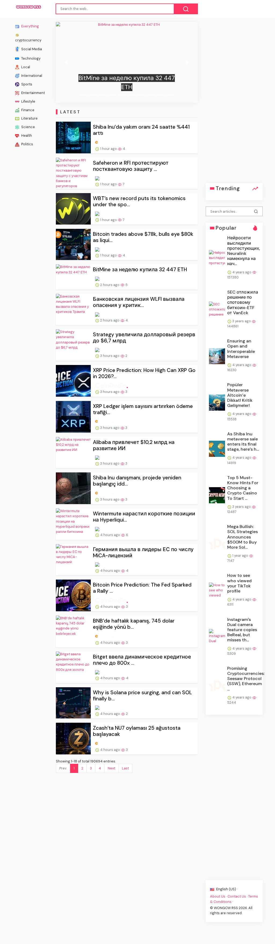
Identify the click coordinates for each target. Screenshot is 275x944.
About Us (217, 896)
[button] (66, 62)
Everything (29, 26)
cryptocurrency (28, 40)
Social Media (31, 48)
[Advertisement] (234, 102)
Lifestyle (27, 101)
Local (25, 66)
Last (125, 768)
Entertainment (32, 92)
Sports (26, 84)
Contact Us (236, 896)
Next (111, 768)
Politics (26, 144)
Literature (29, 118)
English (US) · (226, 889)
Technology (30, 58)
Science (27, 127)
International (31, 75)
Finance (27, 109)
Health (26, 135)
